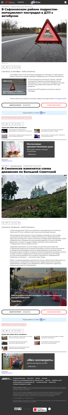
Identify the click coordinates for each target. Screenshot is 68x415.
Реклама (37, 378)
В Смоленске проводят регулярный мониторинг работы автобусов (18, 342)
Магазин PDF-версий (41, 382)
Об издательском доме (19, 378)
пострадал (58, 98)
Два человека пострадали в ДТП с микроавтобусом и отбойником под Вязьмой (20, 130)
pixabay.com (5, 63)
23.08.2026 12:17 (5, 166)
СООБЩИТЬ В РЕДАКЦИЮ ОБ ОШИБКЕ (22, 384)
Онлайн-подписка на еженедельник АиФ (23, 382)
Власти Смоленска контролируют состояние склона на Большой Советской (36, 296)
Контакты (47, 380)
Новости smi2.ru (7, 161)
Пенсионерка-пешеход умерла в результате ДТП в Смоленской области (20, 135)
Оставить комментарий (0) (54, 105)
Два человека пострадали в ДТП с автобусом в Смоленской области (53, 135)
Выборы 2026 (52, 382)
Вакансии (44, 378)
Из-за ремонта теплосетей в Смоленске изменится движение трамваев (19, 347)
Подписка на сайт (57, 380)
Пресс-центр (30, 378)
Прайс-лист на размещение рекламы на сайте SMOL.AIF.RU (28, 380)
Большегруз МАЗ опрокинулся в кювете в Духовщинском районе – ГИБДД (52, 130)
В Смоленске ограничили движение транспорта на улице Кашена (50, 342)
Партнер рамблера (27, 408)
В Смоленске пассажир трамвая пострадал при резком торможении (52, 337)
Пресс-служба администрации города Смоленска (15, 219)
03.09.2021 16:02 (5, 6)
